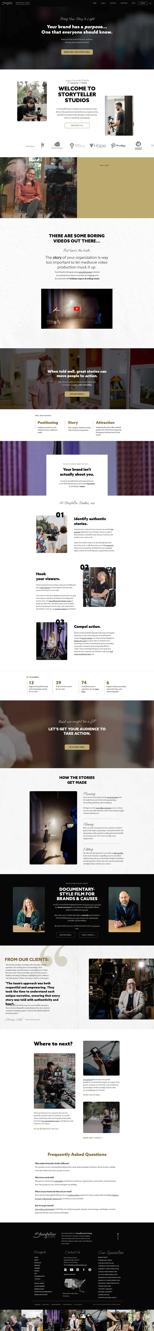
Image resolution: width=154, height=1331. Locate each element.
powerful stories (85, 272)
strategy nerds (86, 638)
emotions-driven (61, 609)
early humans (45, 587)
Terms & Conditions (55, 1304)
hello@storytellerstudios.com (77, 1265)
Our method (87, 1079)
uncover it (109, 545)
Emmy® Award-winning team (60, 601)
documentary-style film (92, 904)
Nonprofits (74, 82)
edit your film (118, 853)
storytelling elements (103, 808)
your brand (96, 926)
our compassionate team (50, 1121)
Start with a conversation (45, 1209)
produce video (73, 1195)
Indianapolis (93, 918)
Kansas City (84, 918)
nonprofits (58, 1181)
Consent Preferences (67, 1304)
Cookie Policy (37, 1304)
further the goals (80, 641)
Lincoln (84, 910)
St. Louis (76, 918)
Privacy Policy (46, 1304)
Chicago (70, 918)
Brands (84, 82)
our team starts (112, 797)
